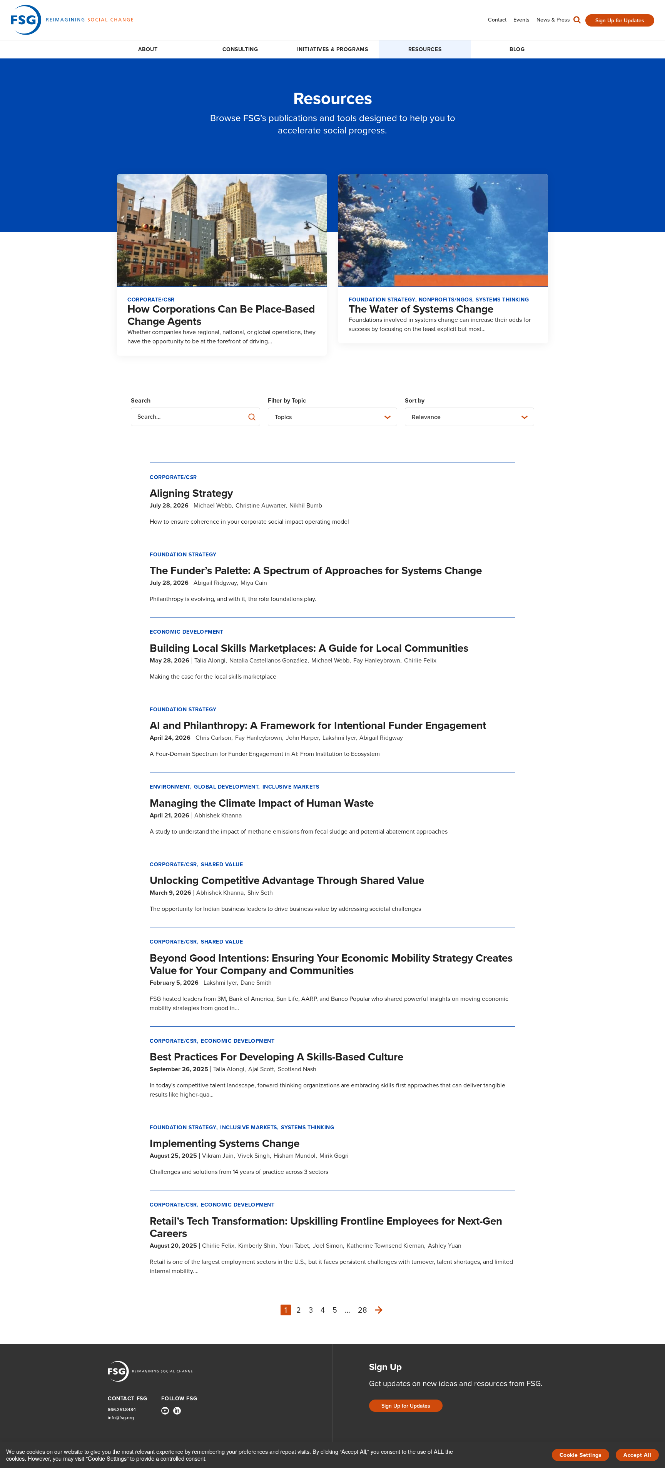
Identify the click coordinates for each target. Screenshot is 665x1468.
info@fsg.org (121, 1418)
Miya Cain (254, 582)
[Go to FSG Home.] (72, 20)
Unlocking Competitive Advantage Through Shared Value (287, 880)
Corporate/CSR (173, 477)
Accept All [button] (637, 1455)
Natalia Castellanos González (268, 660)
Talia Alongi (210, 660)
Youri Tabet (294, 1245)
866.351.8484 (122, 1410)
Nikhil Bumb (305, 505)
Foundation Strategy (183, 555)
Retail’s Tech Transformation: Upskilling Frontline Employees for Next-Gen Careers (326, 1227)
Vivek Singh (253, 1155)
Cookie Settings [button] (581, 1455)
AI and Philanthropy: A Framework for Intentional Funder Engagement (318, 725)
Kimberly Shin (257, 1245)
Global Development (226, 787)
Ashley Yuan (444, 1245)
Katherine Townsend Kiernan (385, 1245)
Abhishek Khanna (218, 815)
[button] (577, 21)
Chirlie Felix (420, 660)
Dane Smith (256, 982)
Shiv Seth (260, 892)
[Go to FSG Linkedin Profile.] (177, 1411)
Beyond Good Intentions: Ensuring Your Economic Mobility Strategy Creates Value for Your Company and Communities (331, 964)
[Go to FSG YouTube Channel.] (165, 1411)
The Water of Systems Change (421, 309)
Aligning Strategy (191, 493)
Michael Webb (213, 505)
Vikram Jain (218, 1155)
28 (362, 1310)
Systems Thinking (307, 1127)
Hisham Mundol (295, 1155)
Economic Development (186, 632)
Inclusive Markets (290, 787)
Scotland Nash (297, 1069)
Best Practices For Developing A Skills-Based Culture (276, 1057)
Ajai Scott (261, 1069)
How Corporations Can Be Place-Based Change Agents (221, 315)
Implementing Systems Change (224, 1143)
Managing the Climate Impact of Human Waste (262, 803)
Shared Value (222, 864)
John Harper (302, 737)
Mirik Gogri (334, 1155)
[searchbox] (195, 417)
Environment (170, 787)
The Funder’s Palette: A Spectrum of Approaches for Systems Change (316, 570)
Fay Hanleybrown (376, 660)
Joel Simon (328, 1245)
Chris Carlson (213, 737)
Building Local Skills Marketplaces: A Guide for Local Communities (309, 648)
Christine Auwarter (261, 505)
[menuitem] (497, 20)
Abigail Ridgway (215, 582)
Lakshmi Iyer (339, 737)
